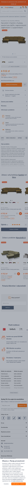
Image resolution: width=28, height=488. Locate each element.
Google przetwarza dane (17, 481)
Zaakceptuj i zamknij (18, 483)
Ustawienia (6, 483)
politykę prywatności (17, 479)
